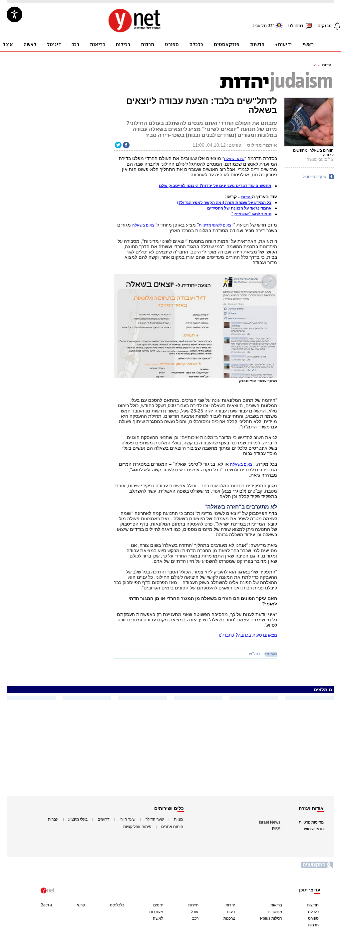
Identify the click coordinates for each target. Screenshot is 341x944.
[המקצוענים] (317, 867)
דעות (231, 911)
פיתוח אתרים (172, 826)
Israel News (269, 822)
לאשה (158, 918)
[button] (246, 197)
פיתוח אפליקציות (137, 826)
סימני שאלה (234, 158)
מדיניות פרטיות (311, 822)
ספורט (313, 918)
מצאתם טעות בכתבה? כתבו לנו (248, 635)
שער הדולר (155, 819)
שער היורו (128, 819)
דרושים (104, 819)
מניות (178, 819)
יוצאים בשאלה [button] (144, 225)
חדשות (313, 905)
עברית (53, 819)
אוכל (194, 911)
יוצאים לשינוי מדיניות (216, 225)
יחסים (158, 905)
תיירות (193, 905)
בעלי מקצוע (78, 819)
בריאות (276, 905)
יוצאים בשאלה (242, 464)
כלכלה (313, 911)
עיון (313, 65)
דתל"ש (254, 654)
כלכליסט (117, 905)
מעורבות (156, 911)
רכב (195, 918)
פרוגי (81, 905)
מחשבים (275, 911)
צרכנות (229, 918)
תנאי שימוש (314, 829)
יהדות (327, 65)
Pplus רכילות (271, 918)
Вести (46, 905)
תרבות (313, 925)
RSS (276, 829)
